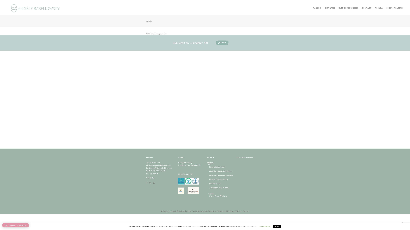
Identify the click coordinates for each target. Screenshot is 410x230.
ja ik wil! (222, 43)
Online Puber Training (218, 196)
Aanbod (210, 162)
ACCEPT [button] (277, 226)
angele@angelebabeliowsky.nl (158, 165)
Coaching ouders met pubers (221, 171)
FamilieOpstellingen (217, 167)
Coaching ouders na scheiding (221, 175)
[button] (15, 225)
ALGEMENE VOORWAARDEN (189, 165)
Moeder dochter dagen (218, 179)
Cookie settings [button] (265, 226)
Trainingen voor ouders (218, 188)
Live (209, 164)
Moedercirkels (215, 183)
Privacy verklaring (185, 162)
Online (210, 194)
